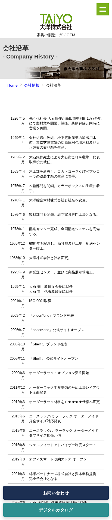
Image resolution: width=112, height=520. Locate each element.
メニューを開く (103, 9)
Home (12, 85)
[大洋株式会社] (56, 29)
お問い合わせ (56, 492)
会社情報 (31, 85)
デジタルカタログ (56, 510)
